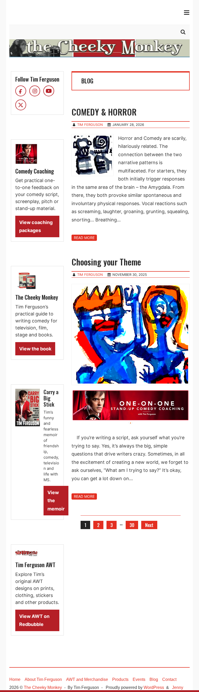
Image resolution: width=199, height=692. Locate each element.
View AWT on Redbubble (34, 620)
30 (132, 525)
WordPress (154, 687)
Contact (169, 679)
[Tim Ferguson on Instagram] (34, 90)
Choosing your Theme (106, 262)
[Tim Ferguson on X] (20, 104)
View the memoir (56, 500)
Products (120, 679)
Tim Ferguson (90, 124)
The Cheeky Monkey (43, 687)
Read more (84, 237)
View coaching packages (36, 226)
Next (149, 525)
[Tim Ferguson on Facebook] (20, 90)
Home (14, 679)
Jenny (177, 687)
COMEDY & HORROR (104, 112)
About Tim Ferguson (43, 679)
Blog (154, 679)
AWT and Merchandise (87, 679)
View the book (35, 348)
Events (139, 679)
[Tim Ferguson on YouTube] (48, 90)
